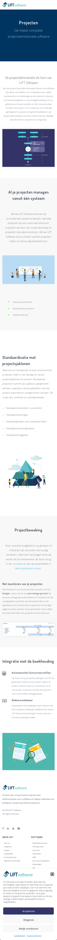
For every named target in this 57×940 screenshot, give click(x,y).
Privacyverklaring (34, 935)
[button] (52, 874)
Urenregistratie (38, 847)
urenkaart (17, 563)
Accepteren (28, 911)
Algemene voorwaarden (12, 861)
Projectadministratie (39, 843)
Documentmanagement (41, 861)
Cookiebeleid (19, 935)
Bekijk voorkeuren (28, 928)
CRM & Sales (36, 854)
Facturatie (36, 850)
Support (7, 850)
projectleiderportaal (30, 568)
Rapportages (37, 864)
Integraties (8, 847)
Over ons (7, 843)
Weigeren (28, 919)
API (33, 868)
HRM (34, 857)
